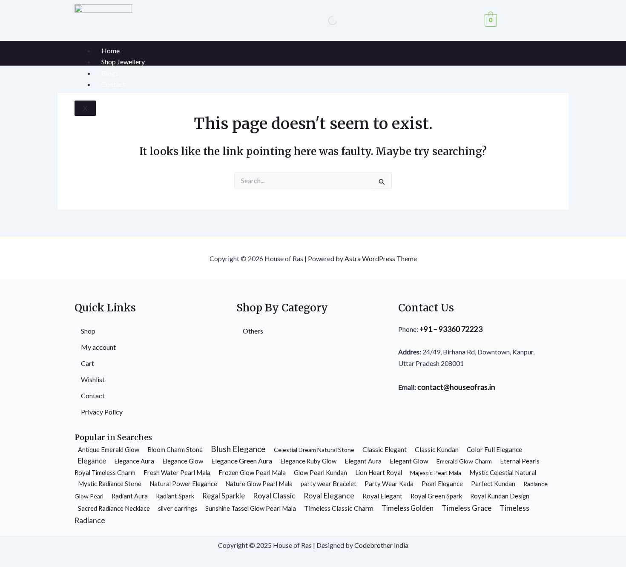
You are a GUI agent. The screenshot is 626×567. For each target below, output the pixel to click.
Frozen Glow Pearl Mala (252, 472)
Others (253, 331)
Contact (113, 84)
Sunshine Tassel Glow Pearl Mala (250, 508)
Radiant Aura (130, 496)
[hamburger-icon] (542, 49)
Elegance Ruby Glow (308, 461)
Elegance (92, 461)
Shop (88, 331)
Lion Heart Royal (378, 472)
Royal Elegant (382, 496)
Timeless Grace (466, 508)
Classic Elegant (384, 449)
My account (98, 347)
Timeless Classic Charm (338, 508)
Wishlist (93, 379)
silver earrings (177, 508)
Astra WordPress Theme (381, 258)
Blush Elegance (238, 449)
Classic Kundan (437, 449)
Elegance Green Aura (241, 461)
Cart (87, 363)
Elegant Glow (409, 461)
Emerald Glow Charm (464, 461)
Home (110, 50)
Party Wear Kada (389, 483)
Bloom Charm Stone (175, 449)
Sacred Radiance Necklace (114, 508)
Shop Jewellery (123, 62)
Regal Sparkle (223, 496)
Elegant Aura (363, 461)
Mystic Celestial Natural (502, 472)
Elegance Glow (182, 461)
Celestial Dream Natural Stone (314, 449)
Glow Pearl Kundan (320, 472)
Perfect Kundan (493, 483)
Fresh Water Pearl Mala (177, 472)
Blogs (109, 73)
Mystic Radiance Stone (109, 483)
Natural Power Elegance (183, 483)
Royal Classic (274, 495)
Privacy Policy (102, 412)
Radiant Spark (175, 496)
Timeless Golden (408, 508)
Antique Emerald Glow (108, 449)
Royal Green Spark (436, 496)
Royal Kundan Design (499, 496)
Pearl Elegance (442, 483)
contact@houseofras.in (455, 387)
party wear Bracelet (328, 483)
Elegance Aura (134, 461)
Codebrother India (381, 545)
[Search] (325, 20)
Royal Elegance (329, 495)
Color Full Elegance (494, 449)
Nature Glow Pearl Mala (259, 483)
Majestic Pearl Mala (435, 472)
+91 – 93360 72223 (450, 329)
